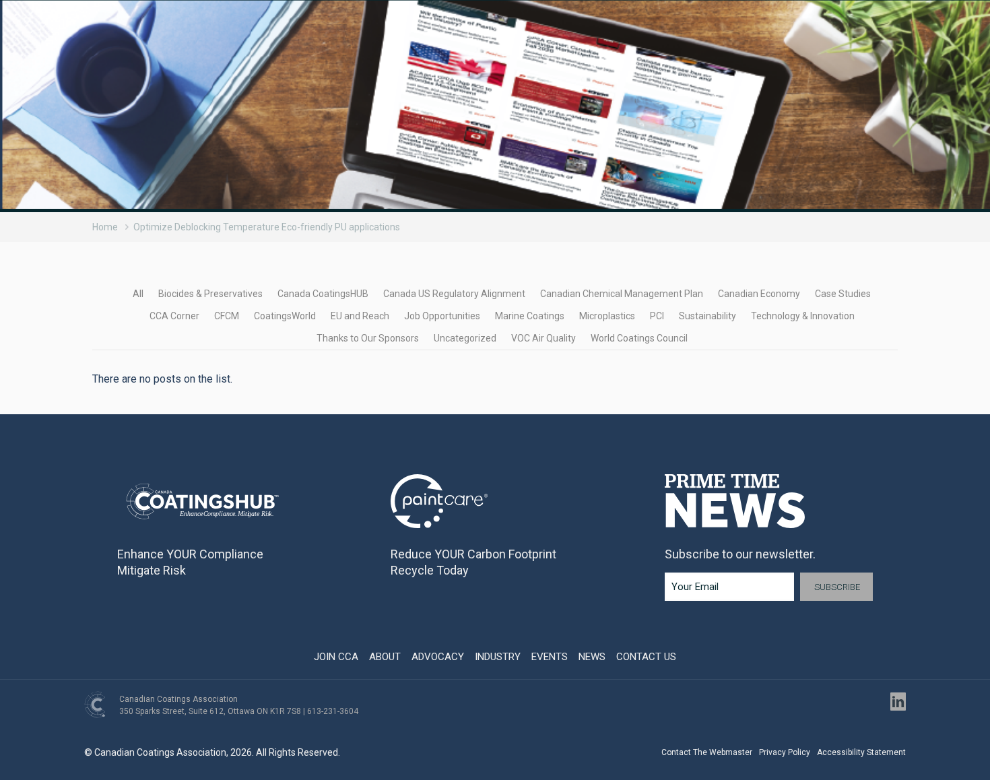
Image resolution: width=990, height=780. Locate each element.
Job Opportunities (442, 316)
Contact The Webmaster (706, 752)
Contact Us (646, 657)
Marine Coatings (529, 316)
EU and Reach (360, 316)
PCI (657, 316)
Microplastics (607, 316)
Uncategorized (465, 338)
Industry (498, 657)
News (592, 657)
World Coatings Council (639, 338)
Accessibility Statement (861, 752)
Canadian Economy (759, 293)
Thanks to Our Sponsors (368, 338)
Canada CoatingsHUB (322, 293)
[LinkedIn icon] (898, 701)
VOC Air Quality (543, 338)
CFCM (226, 316)
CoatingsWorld (285, 316)
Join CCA (336, 657)
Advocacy (437, 657)
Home (105, 227)
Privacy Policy (784, 752)
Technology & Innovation (803, 316)
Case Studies (843, 293)
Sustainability (707, 316)
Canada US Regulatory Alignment (454, 293)
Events (549, 657)
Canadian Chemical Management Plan (621, 293)
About (385, 657)
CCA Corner (174, 316)
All (138, 293)
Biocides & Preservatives (210, 293)
